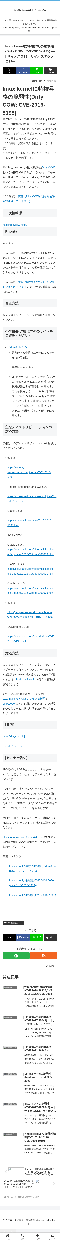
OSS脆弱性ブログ (14, 923)
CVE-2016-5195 (17, 347)
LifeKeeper (9, 703)
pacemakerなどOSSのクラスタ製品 (24, 698)
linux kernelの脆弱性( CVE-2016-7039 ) (32, 895)
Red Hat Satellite (26, 679)
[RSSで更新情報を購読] (43, 955)
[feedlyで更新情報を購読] (16, 955)
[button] (50, 70)
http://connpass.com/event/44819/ (22, 837)
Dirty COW (48, 167)
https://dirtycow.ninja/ (15, 224)
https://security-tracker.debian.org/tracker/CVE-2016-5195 (29, 472)
